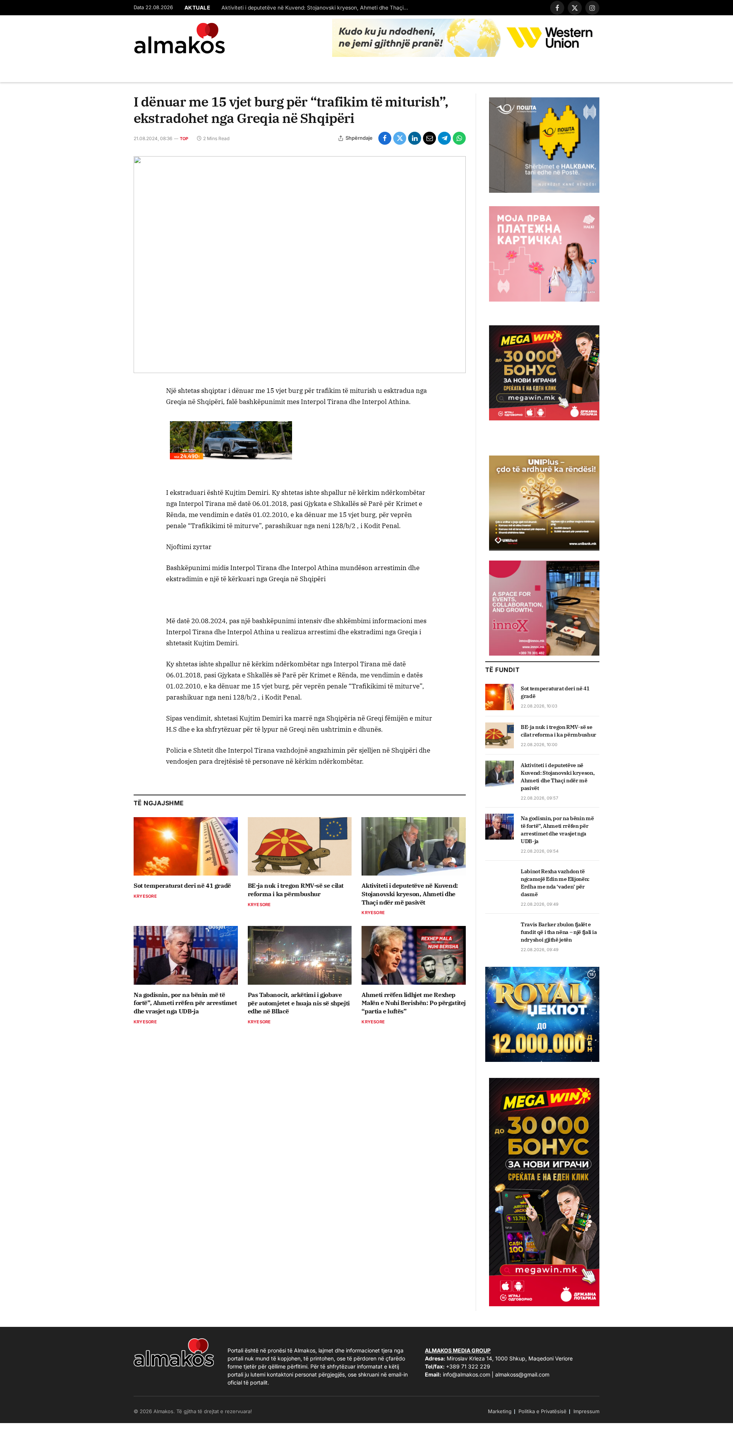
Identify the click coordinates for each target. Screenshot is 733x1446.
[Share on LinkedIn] (414, 138)
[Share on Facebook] (384, 138)
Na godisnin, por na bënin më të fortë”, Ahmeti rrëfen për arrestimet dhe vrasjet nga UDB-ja (185, 1003)
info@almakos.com (466, 1374)
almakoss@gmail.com (522, 1374)
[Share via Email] (429, 138)
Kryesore (145, 896)
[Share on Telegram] (444, 138)
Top (184, 138)
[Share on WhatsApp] (459, 138)
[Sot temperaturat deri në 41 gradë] (186, 846)
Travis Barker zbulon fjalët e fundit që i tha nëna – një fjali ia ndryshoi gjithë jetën (559, 932)
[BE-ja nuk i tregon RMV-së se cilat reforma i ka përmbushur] (300, 846)
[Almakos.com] (179, 38)
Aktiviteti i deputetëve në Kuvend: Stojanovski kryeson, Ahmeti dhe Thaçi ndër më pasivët (316, 8)
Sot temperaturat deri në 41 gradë (182, 885)
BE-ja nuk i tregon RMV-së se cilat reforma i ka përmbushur (296, 890)
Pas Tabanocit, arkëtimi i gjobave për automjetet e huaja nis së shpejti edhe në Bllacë (299, 1003)
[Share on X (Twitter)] (399, 138)
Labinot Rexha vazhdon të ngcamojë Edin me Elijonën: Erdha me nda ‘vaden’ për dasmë (555, 883)
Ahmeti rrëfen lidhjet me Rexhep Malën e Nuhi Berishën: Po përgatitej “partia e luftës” (414, 1003)
